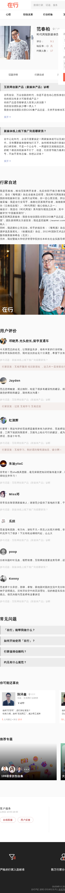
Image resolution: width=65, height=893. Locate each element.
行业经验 (48, 14)
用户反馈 (25, 820)
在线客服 (8, 820)
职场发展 (28, 14)
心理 (8, 14)
